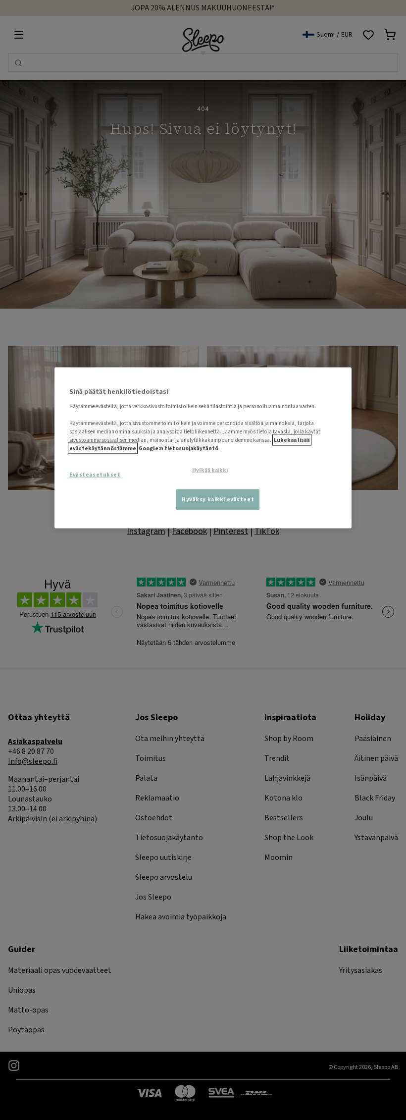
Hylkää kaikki (210, 471)
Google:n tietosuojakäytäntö (178, 448)
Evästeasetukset (95, 475)
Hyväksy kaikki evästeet (218, 499)
